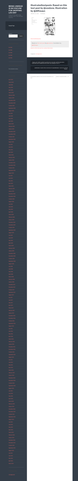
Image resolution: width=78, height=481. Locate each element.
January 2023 (11, 128)
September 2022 (12, 139)
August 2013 (11, 419)
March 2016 (11, 339)
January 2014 (11, 406)
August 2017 (11, 294)
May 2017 (11, 302)
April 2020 (11, 211)
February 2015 (12, 372)
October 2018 (11, 258)
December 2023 (12, 100)
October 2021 (11, 167)
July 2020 (11, 204)
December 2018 (12, 253)
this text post (41, 43)
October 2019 (11, 227)
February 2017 (12, 310)
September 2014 (12, 385)
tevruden (42, 13)
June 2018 (11, 268)
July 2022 (11, 144)
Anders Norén (63, 76)
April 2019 (11, 243)
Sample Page (12, 25)
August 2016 (11, 326)
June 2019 (11, 237)
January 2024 (11, 97)
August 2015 (11, 357)
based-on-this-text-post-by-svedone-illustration (42, 48)
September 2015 (12, 354)
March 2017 (11, 307)
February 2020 (12, 217)
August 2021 (11, 173)
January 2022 (11, 160)
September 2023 (12, 108)
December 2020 (12, 193)
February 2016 (12, 341)
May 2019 (11, 240)
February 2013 (12, 434)
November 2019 (12, 224)
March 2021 (11, 186)
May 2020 (11, 209)
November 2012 (12, 442)
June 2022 (11, 147)
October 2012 (11, 445)
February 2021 (12, 188)
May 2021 (11, 180)
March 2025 (11, 82)
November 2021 (12, 165)
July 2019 (11, 235)
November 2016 (12, 318)
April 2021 (11, 183)
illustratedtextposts (36, 38)
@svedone (50, 43)
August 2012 (11, 450)
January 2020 (11, 219)
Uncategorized (12, 474)
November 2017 (12, 287)
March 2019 (11, 245)
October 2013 (11, 414)
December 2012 (12, 440)
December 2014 (12, 377)
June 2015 (11, 362)
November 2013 (12, 411)
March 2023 (11, 123)
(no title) (10, 47)
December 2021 (12, 162)
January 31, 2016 (35, 13)
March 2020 (11, 214)
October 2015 (11, 351)
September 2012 (12, 447)
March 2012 (11, 463)
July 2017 (11, 297)
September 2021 (12, 170)
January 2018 (11, 281)
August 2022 (11, 141)
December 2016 (12, 315)
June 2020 (11, 206)
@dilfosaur (35, 45)
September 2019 (12, 230)
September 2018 (12, 261)
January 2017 (11, 313)
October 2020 (11, 198)
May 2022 (11, 149)
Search (10, 33)
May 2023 (11, 118)
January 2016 (11, 344)
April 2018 (11, 274)
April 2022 (11, 152)
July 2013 (11, 421)
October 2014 (11, 383)
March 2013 (11, 432)
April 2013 (11, 429)
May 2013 (11, 427)
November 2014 (12, 380)
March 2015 (11, 370)
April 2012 (11, 460)
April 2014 (11, 398)
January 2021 (11, 191)
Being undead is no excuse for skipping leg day (16, 9)
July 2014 (11, 390)
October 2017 (11, 289)
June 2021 (11, 178)
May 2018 (11, 271)
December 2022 (12, 131)
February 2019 (12, 248)
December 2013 (12, 409)
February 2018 (12, 279)
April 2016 (11, 336)
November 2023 (12, 102)
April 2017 (11, 305)
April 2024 (11, 90)
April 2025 (11, 79)
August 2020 (11, 201)
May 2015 (11, 364)
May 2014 (11, 396)
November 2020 (12, 196)
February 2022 (12, 157)
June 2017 (11, 300)
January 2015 (11, 375)
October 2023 (11, 105)
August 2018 (11, 263)
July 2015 (11, 359)
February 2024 (12, 95)
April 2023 (11, 121)
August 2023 (11, 110)
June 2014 (11, 393)
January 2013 (11, 437)
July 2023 (11, 113)
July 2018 (11, 266)
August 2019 (11, 232)
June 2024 (11, 84)
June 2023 (11, 115)
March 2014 (11, 401)
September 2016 (12, 323)
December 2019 (12, 222)
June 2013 (11, 424)
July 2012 (11, 453)
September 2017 (12, 292)
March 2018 (11, 276)
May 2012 (11, 458)
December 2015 (12, 346)
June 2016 (11, 331)
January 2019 (11, 250)
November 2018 (12, 256)
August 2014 (11, 388)
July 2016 (11, 328)
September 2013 (12, 416)
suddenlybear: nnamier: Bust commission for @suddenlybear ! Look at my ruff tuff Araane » (51, 68)
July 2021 (11, 175)
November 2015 (12, 349)
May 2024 (11, 87)
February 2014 (12, 403)
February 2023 (12, 126)
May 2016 (11, 333)
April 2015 (11, 367)
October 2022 (11, 136)
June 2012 (11, 455)
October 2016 (11, 320)
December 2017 (12, 284)
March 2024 (11, 92)
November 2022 (12, 134)
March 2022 (11, 154)
